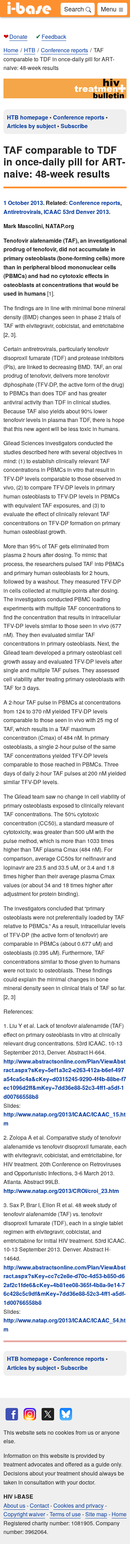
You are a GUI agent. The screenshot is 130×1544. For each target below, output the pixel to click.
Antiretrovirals (22, 212)
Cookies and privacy (78, 1505)
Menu (109, 8)
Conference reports (78, 117)
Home (10, 50)
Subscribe (74, 126)
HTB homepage (27, 117)
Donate (18, 37)
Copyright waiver (24, 1514)
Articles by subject (31, 126)
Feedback (54, 37)
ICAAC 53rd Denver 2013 (76, 212)
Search (75, 8)
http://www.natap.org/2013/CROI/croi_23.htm (61, 1191)
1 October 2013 (23, 203)
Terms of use (65, 1514)
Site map (96, 1514)
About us (14, 1505)
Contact (39, 1505)
